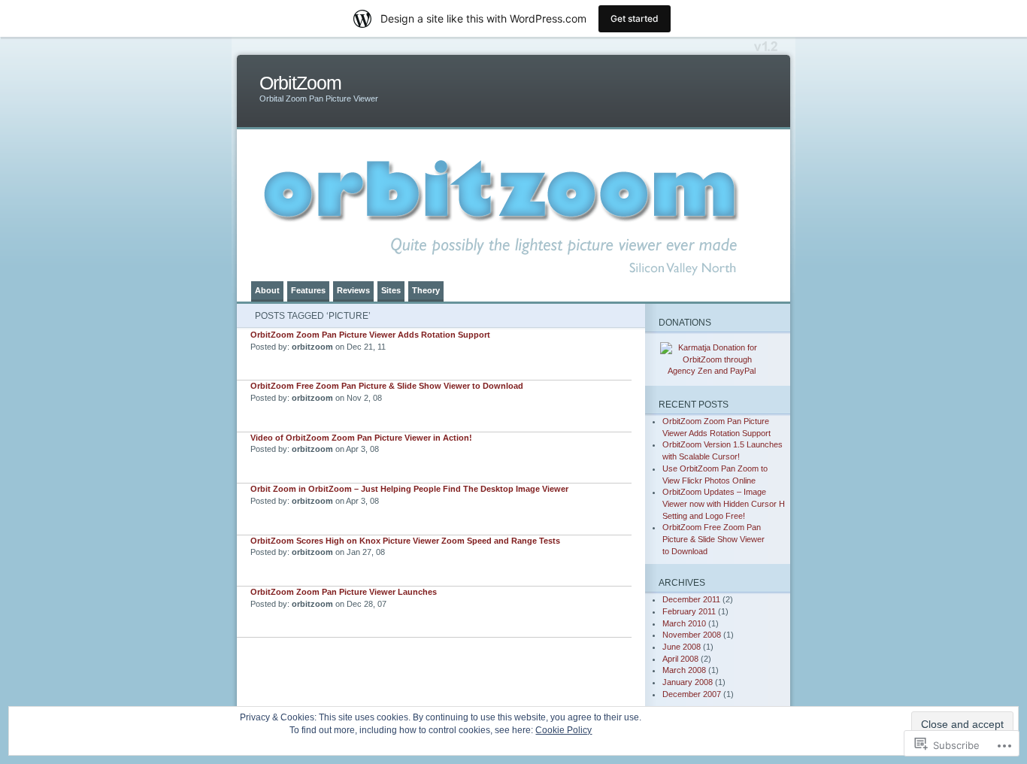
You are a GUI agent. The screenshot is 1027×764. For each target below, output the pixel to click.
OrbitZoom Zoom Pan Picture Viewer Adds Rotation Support (370, 334)
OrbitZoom (300, 83)
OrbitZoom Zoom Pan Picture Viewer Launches (343, 591)
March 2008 (684, 670)
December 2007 (691, 694)
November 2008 (691, 634)
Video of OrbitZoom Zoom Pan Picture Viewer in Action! (361, 437)
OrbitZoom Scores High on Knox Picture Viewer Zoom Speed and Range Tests (405, 540)
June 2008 (681, 646)
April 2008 (680, 658)
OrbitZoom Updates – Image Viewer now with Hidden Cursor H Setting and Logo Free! (723, 503)
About (267, 290)
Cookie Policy (563, 730)
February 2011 (689, 611)
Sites (391, 290)
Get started (634, 18)
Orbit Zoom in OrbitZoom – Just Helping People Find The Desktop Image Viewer (409, 488)
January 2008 (687, 682)
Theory (426, 290)
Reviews (353, 290)
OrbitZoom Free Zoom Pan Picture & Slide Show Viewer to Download (386, 385)
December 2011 (691, 599)
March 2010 (684, 623)
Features (308, 290)
